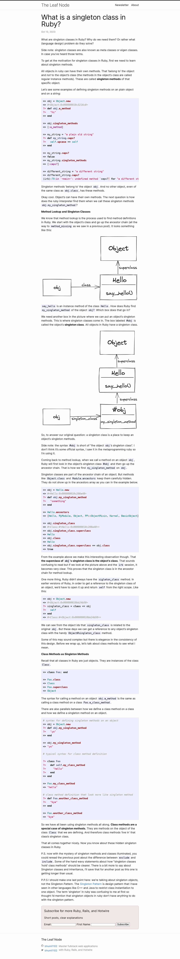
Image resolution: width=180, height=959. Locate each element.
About (135, 5)
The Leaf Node (55, 5)
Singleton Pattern (91, 884)
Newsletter (122, 5)
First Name (83, 924)
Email (47, 924)
